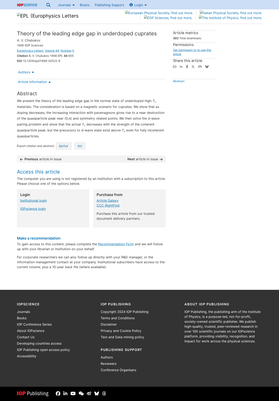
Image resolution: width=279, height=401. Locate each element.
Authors (24, 72)
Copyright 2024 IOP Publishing (124, 312)
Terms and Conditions (118, 318)
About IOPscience (30, 331)
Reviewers (108, 364)
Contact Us (26, 337)
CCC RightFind (108, 205)
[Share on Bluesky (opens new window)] (207, 66)
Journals (64, 5)
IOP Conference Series (34, 324)
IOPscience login (33, 209)
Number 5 (67, 50)
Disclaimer (109, 324)
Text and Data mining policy (122, 337)
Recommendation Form (116, 244)
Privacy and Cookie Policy (121, 331)
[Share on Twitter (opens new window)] (193, 66)
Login (138, 5)
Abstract (178, 81)
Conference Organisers (118, 370)
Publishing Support (109, 5)
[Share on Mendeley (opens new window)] (200, 66)
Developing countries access (39, 343)
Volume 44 (52, 50)
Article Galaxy (107, 200)
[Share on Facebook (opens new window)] (187, 66)
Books (84, 5)
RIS (80, 146)
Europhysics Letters (30, 50)
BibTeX (63, 146)
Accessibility (26, 356)
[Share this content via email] (174, 66)
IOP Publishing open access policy (43, 350)
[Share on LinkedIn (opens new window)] (181, 66)
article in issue (43, 159)
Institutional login (33, 200)
